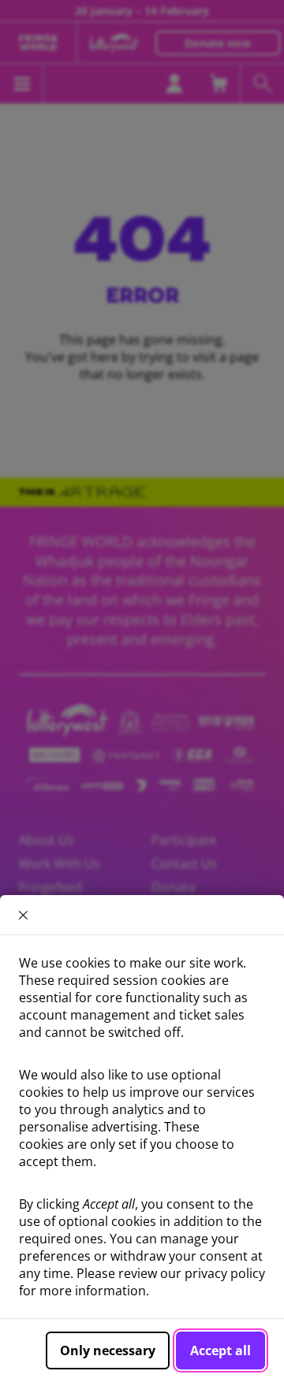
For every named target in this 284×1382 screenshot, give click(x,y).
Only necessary (107, 1350)
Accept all (220, 1350)
